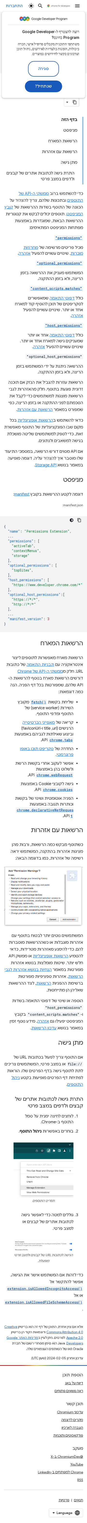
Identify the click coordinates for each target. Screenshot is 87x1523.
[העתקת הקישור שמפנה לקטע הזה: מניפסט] (58, 480)
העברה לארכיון (72, 1427)
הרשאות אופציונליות (35, 420)
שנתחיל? (43, 86)
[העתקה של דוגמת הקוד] (79, 520)
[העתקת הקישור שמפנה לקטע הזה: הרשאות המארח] (35, 644)
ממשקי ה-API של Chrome (40, 671)
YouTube (76, 1464)
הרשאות (43, 983)
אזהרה (24, 253)
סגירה (43, 68)
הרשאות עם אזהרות (35, 409)
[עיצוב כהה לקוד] (71, 520)
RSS (80, 1480)
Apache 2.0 (74, 1338)
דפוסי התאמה (62, 298)
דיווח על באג (74, 1383)
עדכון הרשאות (44, 1028)
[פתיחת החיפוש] (40, 6)
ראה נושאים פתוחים (69, 1391)
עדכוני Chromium (70, 1412)
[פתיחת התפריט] (77, 6)
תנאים (78, 1500)
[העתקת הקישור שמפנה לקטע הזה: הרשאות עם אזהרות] (26, 831)
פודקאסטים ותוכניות (68, 1435)
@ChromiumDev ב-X (67, 1456)
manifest (21, 494)
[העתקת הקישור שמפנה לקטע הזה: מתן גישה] (53, 1043)
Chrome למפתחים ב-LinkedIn (60, 1472)
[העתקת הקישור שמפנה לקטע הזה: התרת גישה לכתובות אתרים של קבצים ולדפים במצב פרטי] (23, 1106)
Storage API (46, 465)
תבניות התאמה (40, 664)
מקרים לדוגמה (72, 1420)
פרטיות (64, 1500)
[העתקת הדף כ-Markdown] (74, 102)
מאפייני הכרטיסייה (38, 722)
